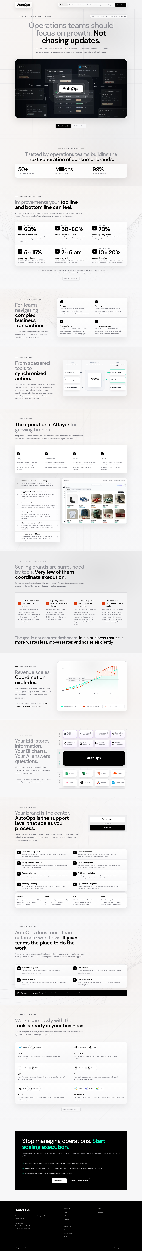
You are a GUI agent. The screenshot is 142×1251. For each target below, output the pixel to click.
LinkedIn (100, 1212)
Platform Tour (79, 126)
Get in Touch (121, 5)
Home (65, 1212)
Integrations (102, 5)
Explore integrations (69, 1109)
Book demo (62, 126)
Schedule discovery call (79, 1181)
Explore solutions (69, 278)
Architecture (91, 5)
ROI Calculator (68, 1233)
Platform (63, 5)
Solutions (72, 5)
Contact (66, 1237)
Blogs (110, 5)
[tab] (37, 483)
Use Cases (81, 5)
